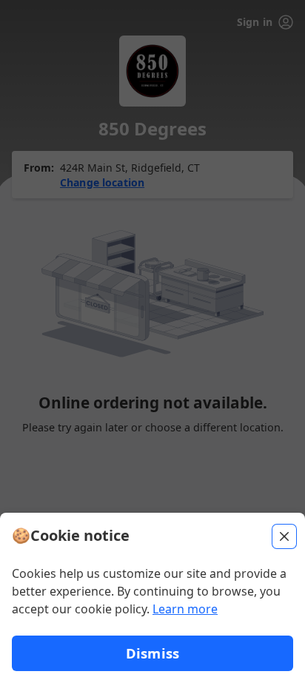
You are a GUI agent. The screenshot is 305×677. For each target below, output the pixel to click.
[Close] (284, 536)
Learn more (185, 609)
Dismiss (152, 653)
